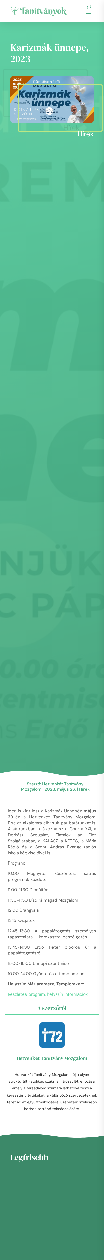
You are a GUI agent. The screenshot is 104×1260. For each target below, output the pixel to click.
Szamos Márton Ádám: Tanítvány (63, 1249)
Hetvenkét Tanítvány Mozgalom (52, 1058)
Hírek (85, 134)
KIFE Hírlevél (54, 1195)
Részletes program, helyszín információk (48, 994)
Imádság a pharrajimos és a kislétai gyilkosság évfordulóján (67, 1225)
